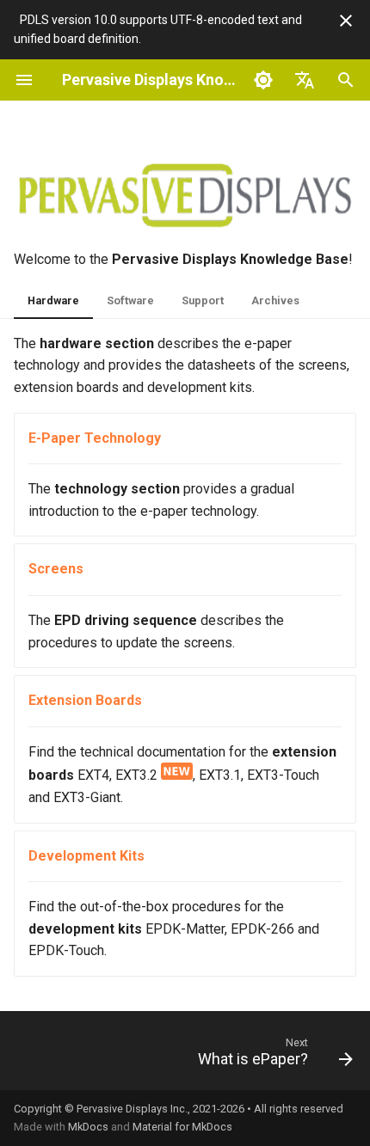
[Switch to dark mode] (263, 80)
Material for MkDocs (182, 1126)
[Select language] (304, 80)
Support (203, 300)
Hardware (53, 300)
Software (130, 300)
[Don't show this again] (346, 20)
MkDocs (88, 1126)
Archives (275, 300)
